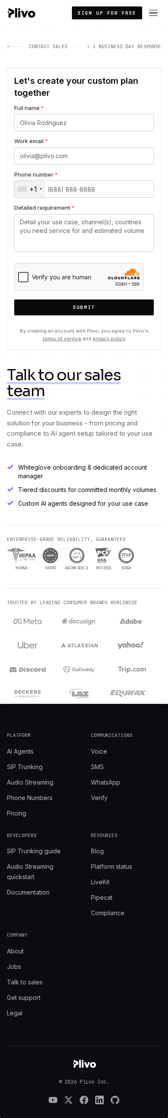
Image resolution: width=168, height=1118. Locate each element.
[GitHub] (115, 1100)
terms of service (62, 339)
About (15, 951)
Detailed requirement (44, 207)
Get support (23, 997)
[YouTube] (53, 1100)
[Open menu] (153, 13)
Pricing (16, 813)
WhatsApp (105, 782)
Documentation (28, 892)
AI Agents (20, 751)
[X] (68, 1100)
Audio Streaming (30, 782)
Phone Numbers (30, 797)
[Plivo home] (21, 13)
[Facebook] (84, 1100)
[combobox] (30, 189)
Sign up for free (107, 13)
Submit (84, 307)
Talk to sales (25, 982)
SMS (97, 766)
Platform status (111, 866)
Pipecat (101, 897)
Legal (14, 1013)
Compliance (107, 912)
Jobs (14, 966)
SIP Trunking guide (34, 851)
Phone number (36, 174)
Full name (29, 107)
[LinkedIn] (99, 1100)
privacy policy (109, 339)
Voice (99, 751)
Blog (97, 851)
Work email (31, 140)
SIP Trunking (25, 766)
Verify (99, 797)
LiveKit (100, 882)
